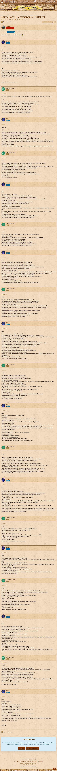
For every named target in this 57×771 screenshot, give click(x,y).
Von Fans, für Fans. (33, 759)
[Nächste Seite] (10, 22)
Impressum (40, 761)
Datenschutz (34, 761)
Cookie (4, 19)
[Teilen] (55, 22)
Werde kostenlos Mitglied (47, 742)
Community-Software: (28, 763)
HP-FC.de (10, 1)
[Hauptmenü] (2, 1)
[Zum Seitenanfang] (54, 769)
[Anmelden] (34, 1)
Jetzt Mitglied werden (32, 748)
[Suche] (55, 1)
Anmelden (21, 748)
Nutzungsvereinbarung (26, 761)
